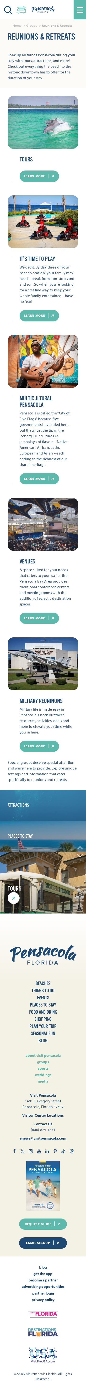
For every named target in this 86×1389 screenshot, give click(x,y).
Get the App (43, 1273)
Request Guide (38, 1224)
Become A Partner (43, 1280)
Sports (43, 1068)
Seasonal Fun (43, 1033)
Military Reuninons (41, 701)
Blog (42, 1040)
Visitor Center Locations (43, 1115)
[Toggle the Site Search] (8, 10)
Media (43, 1081)
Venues (27, 561)
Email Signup (38, 1243)
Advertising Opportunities (43, 1286)
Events (43, 998)
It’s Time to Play (37, 259)
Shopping (43, 1019)
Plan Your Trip (43, 1026)
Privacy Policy (43, 1299)
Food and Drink (43, 1012)
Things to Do (43, 990)
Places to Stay (43, 1005)
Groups (43, 1061)
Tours (26, 159)
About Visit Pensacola (43, 1055)
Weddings (43, 1074)
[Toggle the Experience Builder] (21, 9)
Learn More (34, 176)
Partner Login (43, 1293)
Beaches (43, 983)
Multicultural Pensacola (36, 401)
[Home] (43, 9)
